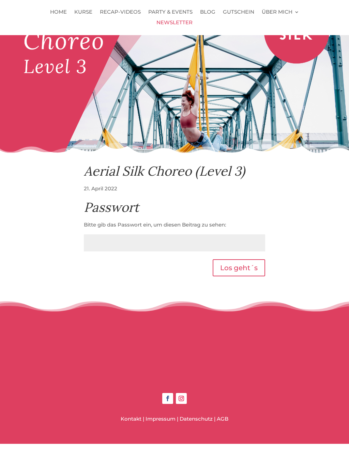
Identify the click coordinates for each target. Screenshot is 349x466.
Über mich (277, 12)
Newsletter (174, 23)
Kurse (83, 12)
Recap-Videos (120, 12)
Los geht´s (239, 268)
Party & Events (170, 12)
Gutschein (238, 12)
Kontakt (131, 419)
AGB (222, 419)
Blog (207, 12)
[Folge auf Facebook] (167, 398)
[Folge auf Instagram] (181, 398)
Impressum (161, 419)
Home (58, 12)
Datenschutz (196, 419)
